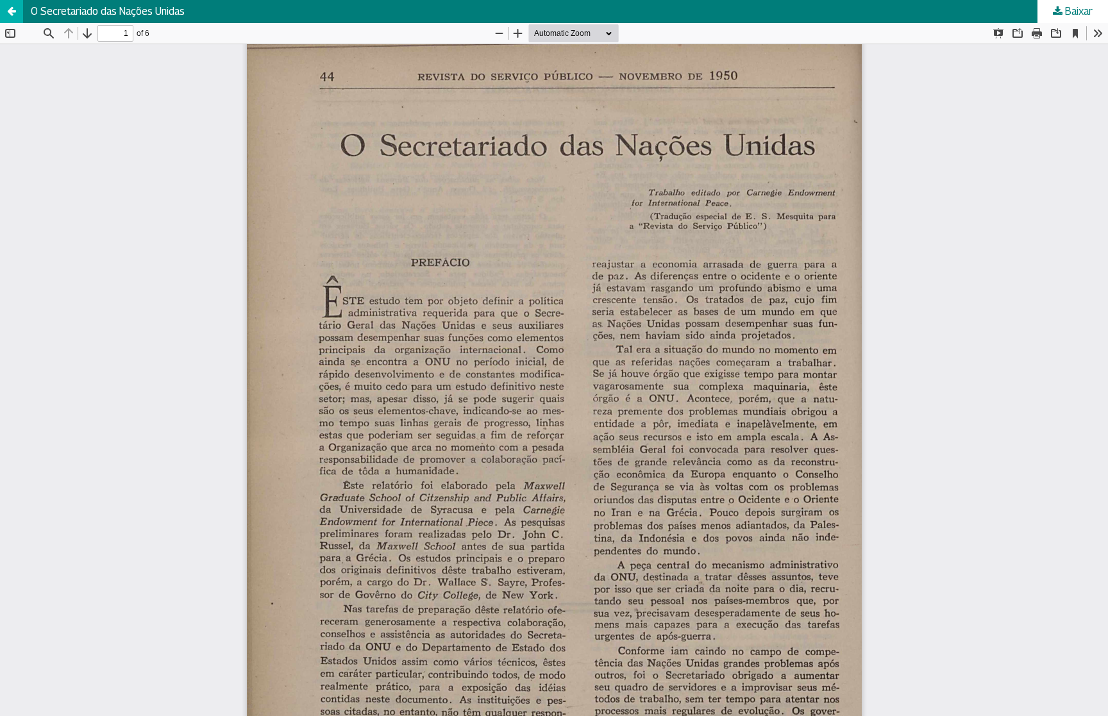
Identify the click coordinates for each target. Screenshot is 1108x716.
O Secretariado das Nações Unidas (108, 11)
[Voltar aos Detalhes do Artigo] (11, 11)
